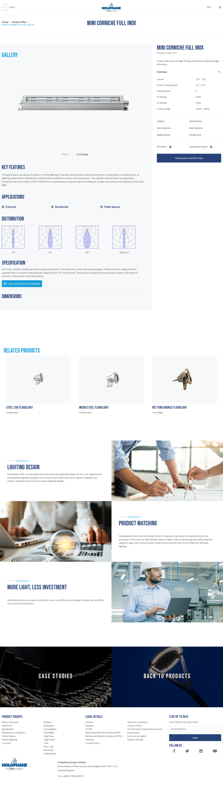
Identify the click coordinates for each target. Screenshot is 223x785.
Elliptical (124, 252)
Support (89, 725)
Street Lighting (9, 739)
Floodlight (49, 732)
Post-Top (48, 746)
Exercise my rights (136, 736)
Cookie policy (92, 742)
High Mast (49, 739)
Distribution (195, 121)
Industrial (7, 725)
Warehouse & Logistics (13, 732)
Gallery (161, 121)
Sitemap (89, 739)
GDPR (88, 729)
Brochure (162, 146)
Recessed (49, 749)
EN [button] (208, 7)
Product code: (167, 53)
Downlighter (50, 729)
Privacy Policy (134, 725)
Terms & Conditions (137, 722)
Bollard (47, 722)
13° (13, 252)
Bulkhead (49, 725)
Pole (46, 742)
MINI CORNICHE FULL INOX (18, 24)
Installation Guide (198, 146)
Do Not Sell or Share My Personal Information (144, 731)
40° (87, 252)
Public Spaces (9, 736)
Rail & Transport (10, 722)
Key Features (164, 127)
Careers (89, 722)
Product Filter (19, 22)
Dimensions (195, 134)
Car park (6, 742)
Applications (163, 134)
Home (5, 22)
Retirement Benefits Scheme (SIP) (102, 732)
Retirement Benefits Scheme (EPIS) (103, 736)
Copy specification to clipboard (23, 283)
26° (50, 252)
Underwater (50, 753)
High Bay (48, 736)
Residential (7, 729)
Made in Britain (135, 739)
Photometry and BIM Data (189, 158)
